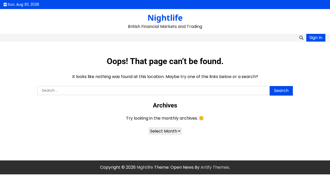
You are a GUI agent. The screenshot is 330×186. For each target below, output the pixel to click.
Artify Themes (215, 167)
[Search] (301, 38)
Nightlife (165, 17)
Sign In (315, 38)
